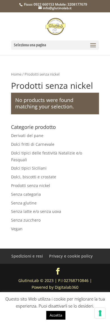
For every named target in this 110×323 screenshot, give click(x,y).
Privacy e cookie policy (71, 256)
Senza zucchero (26, 220)
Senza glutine (24, 203)
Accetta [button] (56, 315)
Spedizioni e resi (27, 256)
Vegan (17, 228)
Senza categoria (26, 194)
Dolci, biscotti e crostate (33, 176)
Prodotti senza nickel (30, 185)
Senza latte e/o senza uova (36, 211)
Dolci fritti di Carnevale (32, 144)
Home (16, 74)
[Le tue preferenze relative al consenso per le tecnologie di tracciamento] (100, 313)
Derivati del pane (27, 135)
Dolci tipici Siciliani (29, 168)
